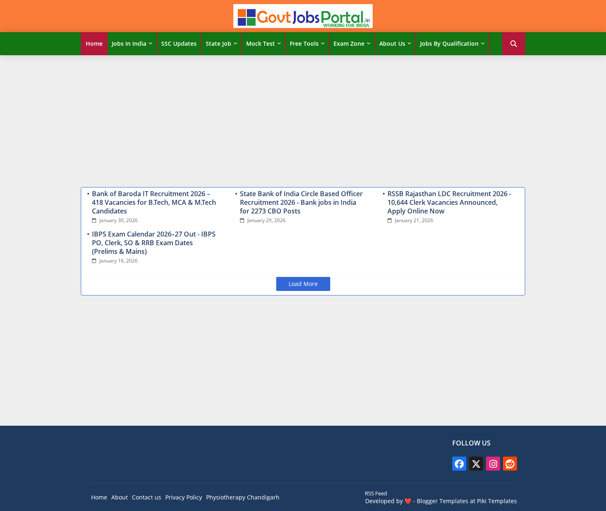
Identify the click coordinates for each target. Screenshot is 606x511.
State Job (218, 43)
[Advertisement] (303, 119)
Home (94, 43)
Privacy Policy (183, 497)
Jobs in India (129, 43)
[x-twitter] (476, 464)
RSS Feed (376, 493)
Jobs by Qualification (449, 43)
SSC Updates (179, 43)
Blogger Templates (442, 501)
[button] (513, 43)
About (119, 497)
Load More (303, 284)
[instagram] (493, 464)
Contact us (146, 497)
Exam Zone (349, 43)
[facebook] (459, 464)
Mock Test (260, 43)
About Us (392, 43)
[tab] (94, 43)
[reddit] (510, 464)
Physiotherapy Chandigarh (243, 497)
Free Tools (304, 43)
